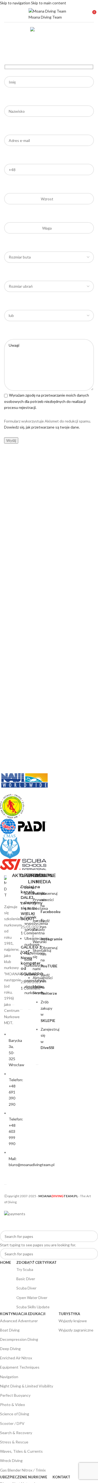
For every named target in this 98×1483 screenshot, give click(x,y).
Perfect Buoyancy (15, 1395)
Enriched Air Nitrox (16, 1358)
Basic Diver (25, 1278)
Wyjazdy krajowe (73, 1320)
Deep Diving (10, 1348)
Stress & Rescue (14, 1442)
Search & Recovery (16, 1432)
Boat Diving (10, 1330)
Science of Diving (14, 1413)
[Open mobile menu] (6, 14)
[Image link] (5, 886)
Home (45, 50)
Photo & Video (12, 1404)
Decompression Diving (19, 1339)
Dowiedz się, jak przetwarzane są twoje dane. (42, 427)
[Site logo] (49, 13)
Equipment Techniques (19, 1367)
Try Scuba (25, 1268)
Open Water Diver (45, 1296)
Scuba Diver (26, 1288)
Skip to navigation (15, 3)
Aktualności (43, 977)
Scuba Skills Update (33, 1306)
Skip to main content (48, 3)
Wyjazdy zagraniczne (76, 1330)
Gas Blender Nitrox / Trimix (23, 1470)
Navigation (9, 1376)
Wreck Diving (11, 1460)
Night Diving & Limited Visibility (26, 1386)
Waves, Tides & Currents (21, 1451)
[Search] (96, 741)
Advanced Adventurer (19, 1320)
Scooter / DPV (12, 1423)
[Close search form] (7, 1224)
